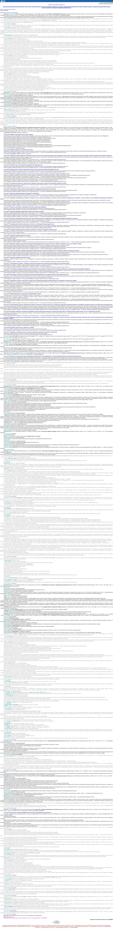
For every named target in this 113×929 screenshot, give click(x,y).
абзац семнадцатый (9, 906)
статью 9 (7, 883)
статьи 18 (9, 470)
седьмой (9, 579)
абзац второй (7, 622)
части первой (9, 336)
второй (10, 610)
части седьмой (8, 430)
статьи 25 (9, 402)
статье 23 (7, 848)
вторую (26, 353)
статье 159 (8, 703)
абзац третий (7, 463)
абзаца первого (8, 794)
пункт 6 (5, 631)
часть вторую (8, 100)
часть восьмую (8, 395)
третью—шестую (11, 852)
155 (40, 692)
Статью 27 (10, 18)
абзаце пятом (7, 790)
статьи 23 (9, 55)
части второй (9, 446)
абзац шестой (8, 899)
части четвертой (9, 627)
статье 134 (7, 507)
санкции (7, 693)
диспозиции (9, 694)
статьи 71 (9, 663)
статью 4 (7, 501)
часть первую (7, 400)
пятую (8, 114)
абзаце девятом (14, 911)
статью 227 (7, 148)
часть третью (8, 27)
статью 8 (7, 880)
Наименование (11, 353)
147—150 (37, 692)
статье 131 (7, 680)
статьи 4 (9, 561)
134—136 (10, 692)
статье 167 (8, 722)
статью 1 (7, 388)
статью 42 (7, 449)
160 (42, 692)
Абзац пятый (12, 770)
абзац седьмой (8, 35)
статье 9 (7, 789)
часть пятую (6, 691)
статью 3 (7, 344)
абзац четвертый (9, 394)
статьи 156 (10, 696)
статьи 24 (9, 74)
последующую (8, 23)
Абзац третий (12, 888)
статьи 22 (9, 38)
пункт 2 (5, 628)
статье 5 (7, 587)
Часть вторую (11, 117)
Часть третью (11, 13)
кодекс (20, 497)
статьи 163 (8, 708)
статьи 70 (9, 642)
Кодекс (14, 127)
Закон (13, 25)
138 (13, 692)
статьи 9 (9, 778)
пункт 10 (6, 625)
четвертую (10, 458)
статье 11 (7, 439)
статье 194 (8, 731)
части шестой (8, 428)
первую (20, 353)
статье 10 (7, 461)
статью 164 (7, 709)
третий (14, 610)
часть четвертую (8, 424)
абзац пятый (7, 437)
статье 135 (7, 514)
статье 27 (7, 411)
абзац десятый (7, 591)
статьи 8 (8, 595)
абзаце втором (7, 109)
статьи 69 (9, 636)
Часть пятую (12, 380)
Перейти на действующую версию (105, 3)
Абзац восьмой (12, 802)
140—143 (32, 692)
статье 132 (7, 686)
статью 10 (7, 95)
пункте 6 (7, 340)
